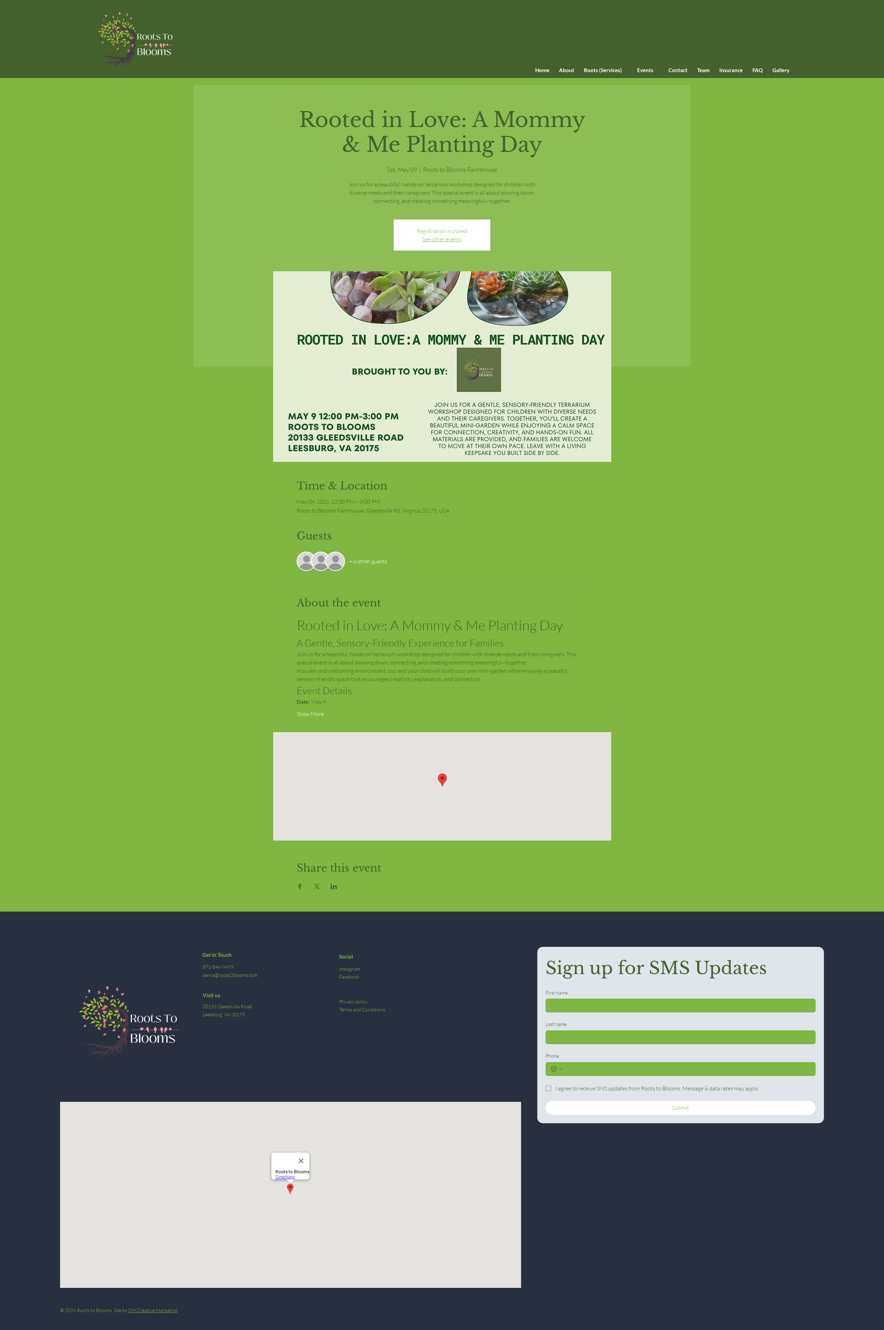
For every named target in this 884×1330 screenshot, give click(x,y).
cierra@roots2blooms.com (230, 975)
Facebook (349, 977)
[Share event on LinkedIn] (333, 886)
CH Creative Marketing (152, 1310)
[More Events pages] (657, 70)
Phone (552, 1056)
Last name (556, 1024)
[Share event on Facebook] (300, 886)
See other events (442, 239)
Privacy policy (353, 1001)
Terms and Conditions (362, 1009)
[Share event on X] (317, 886)
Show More (310, 713)
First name (557, 993)
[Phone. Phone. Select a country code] (557, 1069)
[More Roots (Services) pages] (625, 70)
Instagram (349, 969)
